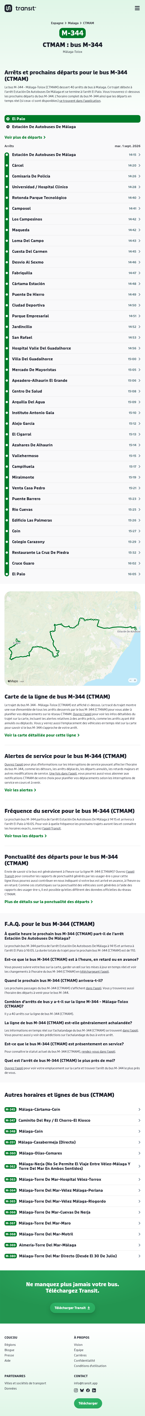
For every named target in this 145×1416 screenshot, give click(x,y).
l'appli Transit (51, 828)
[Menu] (137, 8)
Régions (10, 1345)
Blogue (9, 1350)
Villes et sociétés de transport (25, 1383)
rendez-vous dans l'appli (98, 1051)
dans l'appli (93, 988)
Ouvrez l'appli (82, 714)
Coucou (11, 1337)
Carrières (80, 1355)
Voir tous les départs (24, 836)
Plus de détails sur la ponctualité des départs (47, 901)
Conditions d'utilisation (90, 1366)
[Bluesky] (82, 1390)
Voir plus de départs (23, 137)
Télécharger (88, 1403)
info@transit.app (85, 1383)
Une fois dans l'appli (63, 773)
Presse (9, 1355)
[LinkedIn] (94, 1390)
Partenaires (15, 1376)
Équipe (78, 1350)
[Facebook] (88, 1390)
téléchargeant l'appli (94, 971)
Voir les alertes (19, 790)
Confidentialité (84, 1360)
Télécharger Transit (70, 1307)
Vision (78, 1345)
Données (11, 1388)
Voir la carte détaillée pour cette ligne (40, 735)
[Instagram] (76, 1390)
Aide (8, 1360)
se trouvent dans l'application (79, 101)
